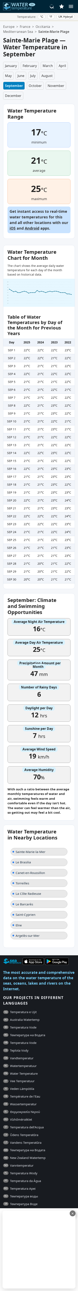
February (30, 65)
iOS (13, 228)
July (33, 75)
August (47, 75)
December (13, 95)
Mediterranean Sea (18, 31)
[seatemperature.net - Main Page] (19, 6)
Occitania (43, 26)
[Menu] (71, 6)
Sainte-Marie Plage (53, 31)
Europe (9, 26)
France (25, 26)
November (56, 85)
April (62, 65)
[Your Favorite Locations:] (62, 6)
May (8, 75)
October (35, 85)
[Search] (52, 6)
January (11, 65)
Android (32, 228)
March (48, 65)
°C (41, 16)
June (20, 75)
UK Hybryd (65, 16)
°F (50, 16)
